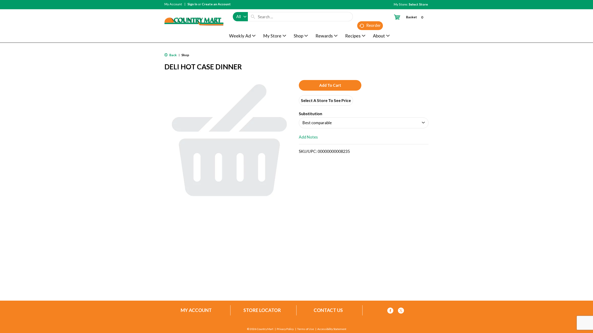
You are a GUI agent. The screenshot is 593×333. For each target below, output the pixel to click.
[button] (330, 85)
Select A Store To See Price (326, 100)
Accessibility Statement (331, 329)
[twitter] (401, 311)
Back (173, 55)
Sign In (192, 4)
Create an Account (216, 4)
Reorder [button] (373, 25)
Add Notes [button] (308, 137)
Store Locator (262, 310)
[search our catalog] (253, 16)
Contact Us (328, 310)
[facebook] (390, 311)
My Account (173, 4)
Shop (185, 55)
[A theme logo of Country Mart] (194, 12)
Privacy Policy (285, 329)
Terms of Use (305, 329)
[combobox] (240, 16)
